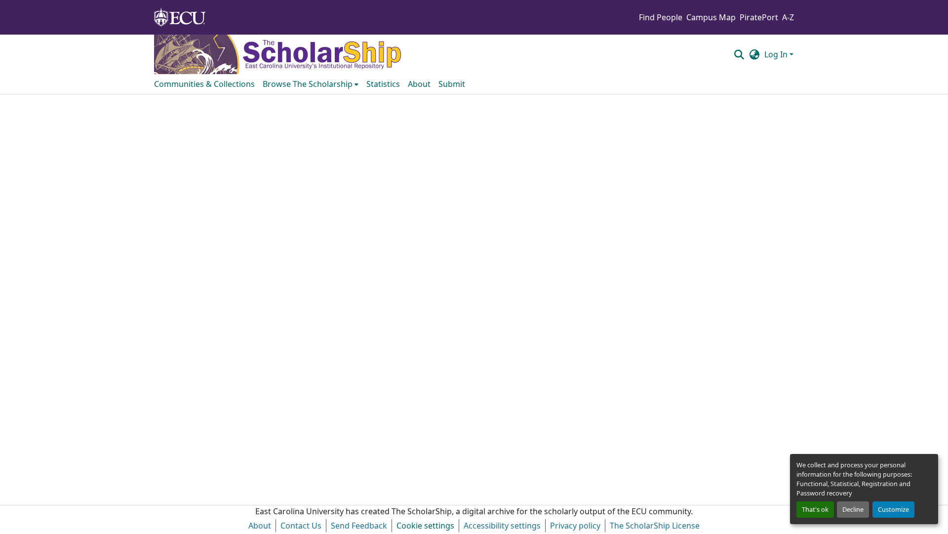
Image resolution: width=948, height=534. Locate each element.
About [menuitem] (419, 84)
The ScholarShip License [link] (655, 525)
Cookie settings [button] (425, 525)
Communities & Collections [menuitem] (204, 84)
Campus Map (711, 17)
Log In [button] (777, 54)
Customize (893, 509)
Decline (853, 509)
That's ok (815, 509)
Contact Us (300, 525)
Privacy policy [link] (575, 525)
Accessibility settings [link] (502, 525)
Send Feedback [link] (359, 525)
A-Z (788, 17)
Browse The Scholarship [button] (308, 84)
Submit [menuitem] (451, 84)
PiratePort (759, 17)
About (259, 525)
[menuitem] (310, 84)
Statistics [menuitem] (383, 84)
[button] (739, 54)
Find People (660, 17)
